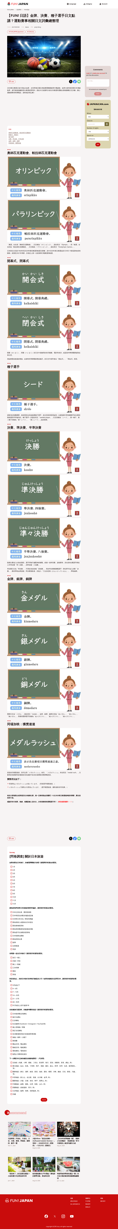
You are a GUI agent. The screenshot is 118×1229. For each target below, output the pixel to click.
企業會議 (16, 946)
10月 (14, 897)
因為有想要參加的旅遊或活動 (23, 929)
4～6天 (15, 988)
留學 (14, 942)
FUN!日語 (26, 10)
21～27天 (16, 999)
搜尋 (98, 144)
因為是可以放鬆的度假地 (21, 932)
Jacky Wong (37, 27)
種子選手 (11, 137)
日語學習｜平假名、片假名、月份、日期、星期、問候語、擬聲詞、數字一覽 (19, 1140)
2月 (14, 870)
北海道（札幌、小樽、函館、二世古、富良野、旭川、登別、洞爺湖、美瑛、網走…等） (43, 1063)
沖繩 (14, 1094)
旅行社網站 (16, 1017)
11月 (14, 900)
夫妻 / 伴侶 (16, 961)
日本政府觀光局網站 (20, 1014)
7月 (14, 887)
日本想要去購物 (18, 936)
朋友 (14, 971)
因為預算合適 (17, 939)
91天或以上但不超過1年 (21, 1005)
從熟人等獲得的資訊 (20, 1054)
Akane (27, 27)
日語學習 (18, 10)
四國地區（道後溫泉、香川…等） (24, 1087)
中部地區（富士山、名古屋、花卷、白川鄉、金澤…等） (32, 1077)
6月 (14, 883)
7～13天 (15, 992)
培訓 (14, 949)
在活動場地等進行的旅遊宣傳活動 (24, 1034)
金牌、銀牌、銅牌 (14, 141)
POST (98, 93)
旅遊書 (15, 1041)
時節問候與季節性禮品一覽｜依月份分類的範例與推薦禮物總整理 (68, 1176)
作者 (23, 27)
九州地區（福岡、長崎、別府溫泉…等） (26, 1091)
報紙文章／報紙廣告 (20, 1047)
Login (88, 73)
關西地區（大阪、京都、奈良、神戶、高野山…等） (30, 1081)
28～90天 (16, 1002)
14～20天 (16, 995)
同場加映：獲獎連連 (15, 143)
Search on (90, 136)
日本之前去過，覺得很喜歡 (22, 912)
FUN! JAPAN (10, 10)
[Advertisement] (25, 113)
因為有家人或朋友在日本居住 (23, 922)
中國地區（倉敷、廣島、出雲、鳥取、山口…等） (30, 1084)
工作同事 (16, 968)
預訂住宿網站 (17, 1030)
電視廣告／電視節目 (20, 1051)
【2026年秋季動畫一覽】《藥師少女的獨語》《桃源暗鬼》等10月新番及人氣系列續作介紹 (68, 1140)
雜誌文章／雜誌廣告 (20, 1044)
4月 (14, 877)
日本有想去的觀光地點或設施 (23, 915)
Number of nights (92, 128)
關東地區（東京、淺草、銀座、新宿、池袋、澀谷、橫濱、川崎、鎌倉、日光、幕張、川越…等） (44, 1073)
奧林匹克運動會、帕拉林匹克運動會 (20, 133)
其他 (14, 974)
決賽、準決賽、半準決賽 (16, 139)
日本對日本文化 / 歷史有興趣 (23, 919)
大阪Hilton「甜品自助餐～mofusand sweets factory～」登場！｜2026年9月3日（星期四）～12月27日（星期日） (44, 1142)
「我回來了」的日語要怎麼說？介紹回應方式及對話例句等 (19, 1175)
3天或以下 (16, 985)
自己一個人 (16, 957)
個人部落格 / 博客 (19, 1027)
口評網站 (16, 1020)
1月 (14, 867)
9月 (14, 894)
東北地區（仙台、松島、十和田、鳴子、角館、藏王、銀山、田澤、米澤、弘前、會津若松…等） (44, 1067)
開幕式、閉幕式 (13, 135)
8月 (14, 890)
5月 (14, 880)
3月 (14, 873)
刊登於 (9, 27)
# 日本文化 (30, 32)
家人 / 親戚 (16, 964)
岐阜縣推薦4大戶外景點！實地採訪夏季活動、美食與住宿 (44, 1175)
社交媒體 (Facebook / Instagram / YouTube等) (29, 1024)
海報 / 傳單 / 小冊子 (20, 1037)
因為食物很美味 (18, 926)
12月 (14, 904)
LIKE (12, 82)
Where (89, 113)
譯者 (32, 27)
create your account (98, 73)
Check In (89, 121)
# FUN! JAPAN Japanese (16, 32)
